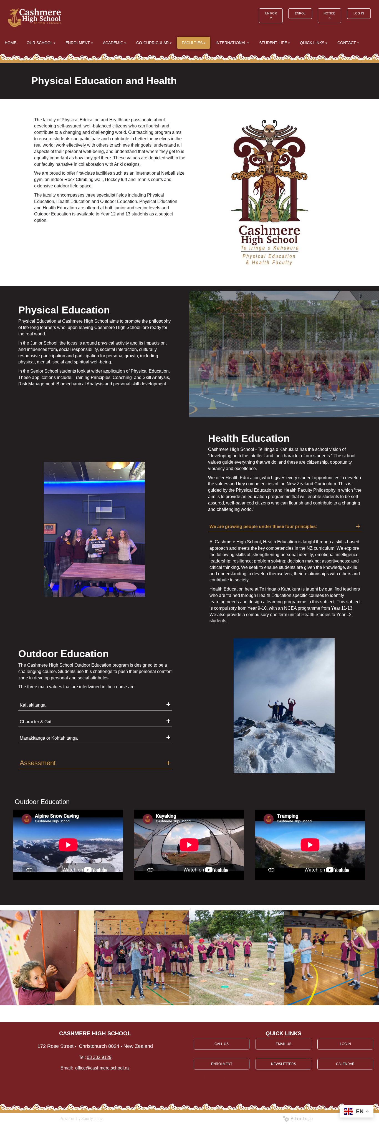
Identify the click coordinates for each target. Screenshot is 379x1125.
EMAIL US (283, 1044)
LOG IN (358, 13)
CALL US (221, 1044)
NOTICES (329, 15)
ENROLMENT (221, 1064)
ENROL (300, 13)
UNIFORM (271, 15)
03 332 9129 (99, 1057)
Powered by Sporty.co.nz (81, 1118)
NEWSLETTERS (283, 1064)
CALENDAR (345, 1064)
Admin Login (301, 1118)
